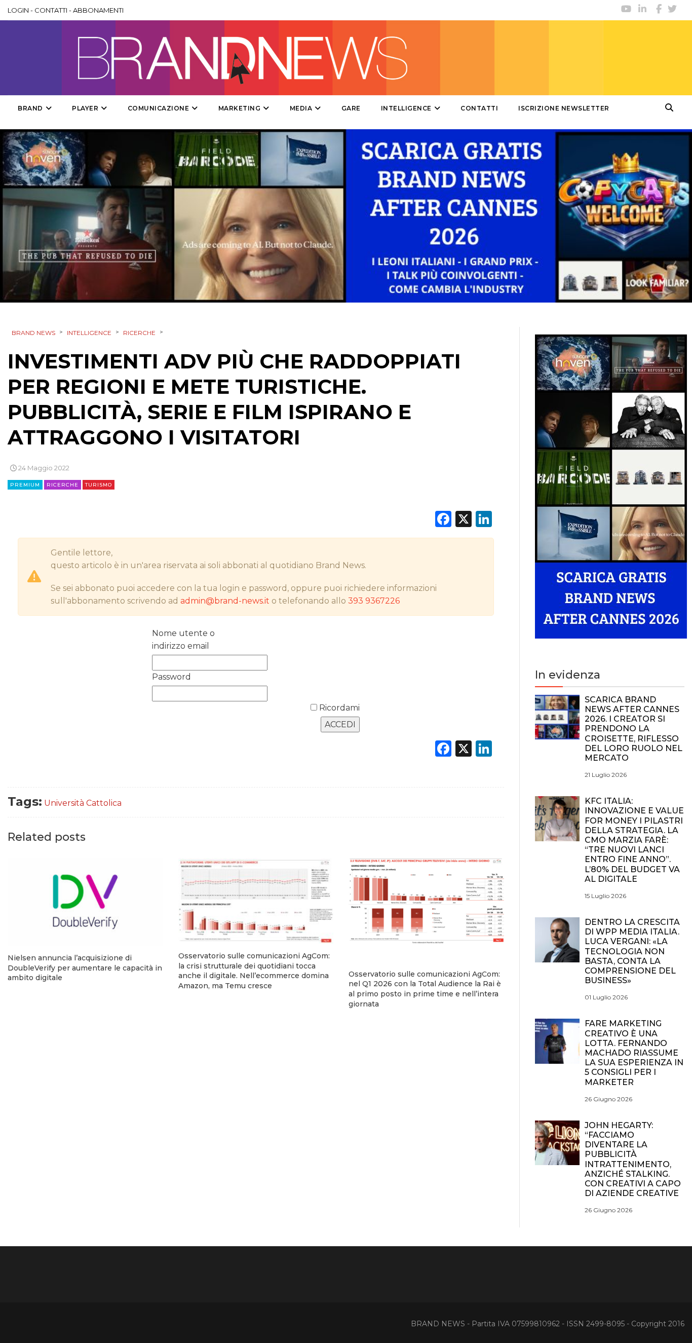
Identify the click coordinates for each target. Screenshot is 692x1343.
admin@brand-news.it (225, 601)
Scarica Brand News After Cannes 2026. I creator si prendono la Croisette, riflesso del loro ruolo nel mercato (633, 729)
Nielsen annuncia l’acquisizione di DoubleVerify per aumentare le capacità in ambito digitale (85, 967)
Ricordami (338, 708)
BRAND (30, 108)
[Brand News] (305, 57)
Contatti (479, 108)
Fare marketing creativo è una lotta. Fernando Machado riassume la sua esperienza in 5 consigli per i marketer (634, 1053)
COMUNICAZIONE (158, 108)
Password (171, 677)
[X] (463, 520)
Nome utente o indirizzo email (183, 639)
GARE (351, 108)
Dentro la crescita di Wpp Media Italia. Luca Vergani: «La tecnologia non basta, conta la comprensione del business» (632, 951)
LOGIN (18, 10)
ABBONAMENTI (98, 10)
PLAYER (85, 108)
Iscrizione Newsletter (563, 108)
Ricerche (63, 484)
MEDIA (301, 108)
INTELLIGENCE (406, 108)
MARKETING (239, 108)
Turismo (98, 484)
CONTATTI (50, 10)
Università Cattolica (83, 803)
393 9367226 (374, 601)
